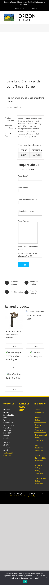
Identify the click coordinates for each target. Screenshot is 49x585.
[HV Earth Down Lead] (35, 311)
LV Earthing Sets (34, 356)
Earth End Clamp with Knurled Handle (14, 334)
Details (15, 346)
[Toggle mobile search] (40, 14)
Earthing (17, 107)
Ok (25, 581)
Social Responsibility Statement (39, 458)
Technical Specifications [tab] (10, 126)
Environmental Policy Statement (39, 437)
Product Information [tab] (9, 119)
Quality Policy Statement (39, 427)
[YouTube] (22, 416)
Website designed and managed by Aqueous (24, 496)
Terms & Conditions (39, 411)
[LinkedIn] (19, 416)
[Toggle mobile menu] (45, 14)
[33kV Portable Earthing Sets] (14, 352)
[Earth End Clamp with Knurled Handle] (14, 319)
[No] (46, 578)
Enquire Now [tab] (8, 134)
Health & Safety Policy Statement (39, 469)
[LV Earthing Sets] (35, 352)
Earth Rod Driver (14, 378)
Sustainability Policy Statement (39, 481)
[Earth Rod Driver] (14, 374)
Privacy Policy (38, 418)
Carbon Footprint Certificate (39, 448)
